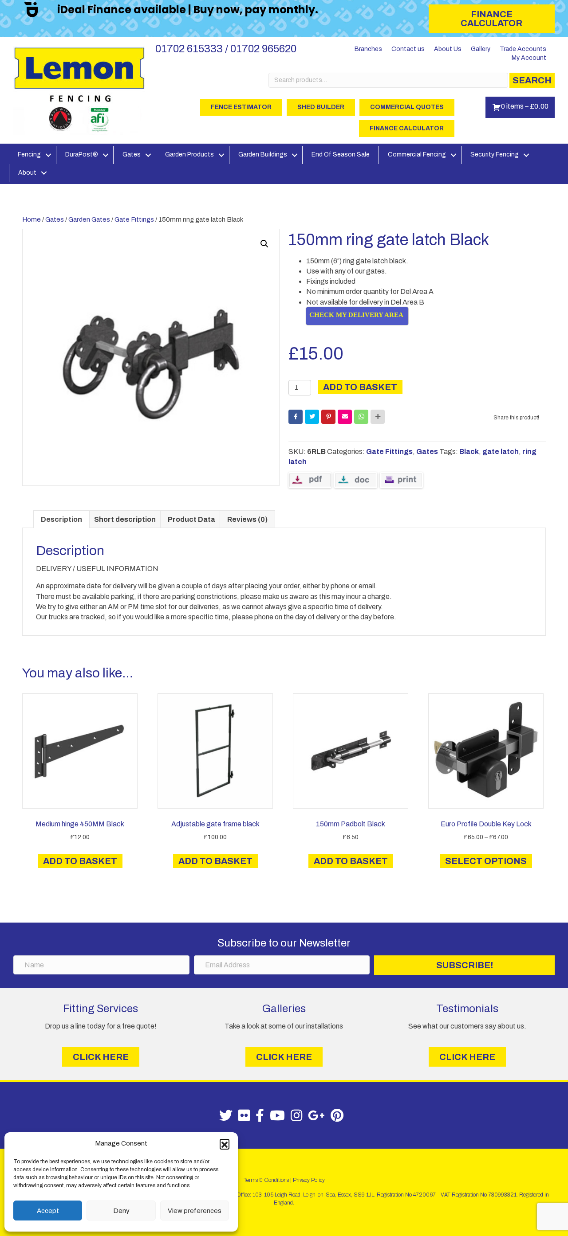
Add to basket (360, 387)
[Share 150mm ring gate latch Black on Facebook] (295, 416)
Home (31, 219)
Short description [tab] (125, 519)
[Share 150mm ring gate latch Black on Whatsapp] (361, 416)
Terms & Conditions (266, 1180)
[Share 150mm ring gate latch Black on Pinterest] (328, 416)
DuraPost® (81, 154)
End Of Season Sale (341, 154)
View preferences (194, 1210)
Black (469, 451)
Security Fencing (494, 154)
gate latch (500, 451)
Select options (486, 861)
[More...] (378, 417)
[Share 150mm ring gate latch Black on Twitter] (312, 416)
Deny (121, 1210)
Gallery (480, 49)
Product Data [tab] (191, 519)
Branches (368, 49)
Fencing (29, 154)
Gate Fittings (134, 219)
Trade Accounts (523, 49)
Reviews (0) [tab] (247, 519)
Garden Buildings (262, 154)
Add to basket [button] (80, 861)
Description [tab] (61, 519)
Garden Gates (89, 219)
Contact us (408, 49)
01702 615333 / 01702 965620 (225, 49)
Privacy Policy (309, 1180)
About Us (448, 49)
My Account (529, 58)
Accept (48, 1210)
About (27, 172)
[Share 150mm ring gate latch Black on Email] (345, 416)
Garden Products (189, 154)
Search (532, 80)
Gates (131, 154)
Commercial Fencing (417, 154)
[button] (224, 1143)
